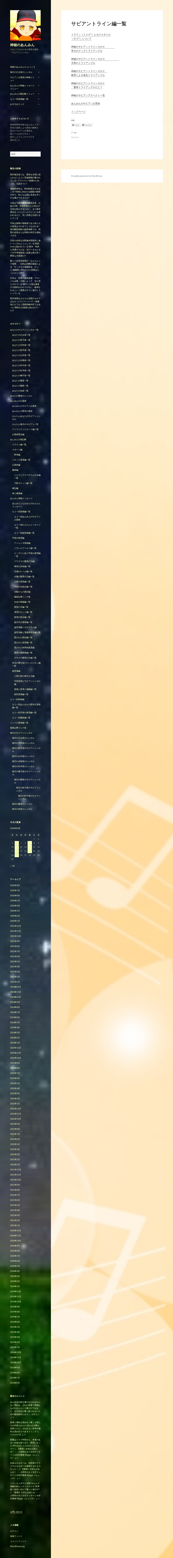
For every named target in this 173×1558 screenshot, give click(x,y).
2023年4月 (15, 1088)
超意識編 (16, 670)
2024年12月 (15, 986)
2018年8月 (15, 1372)
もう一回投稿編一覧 (19, 99)
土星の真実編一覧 (22, 581)
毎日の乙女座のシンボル (21, 72)
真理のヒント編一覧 (23, 612)
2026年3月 (15, 910)
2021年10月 (15, 1179)
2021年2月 (15, 1220)
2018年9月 (15, 1367)
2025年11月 (15, 931)
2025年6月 (15, 956)
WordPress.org (17, 1546)
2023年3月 (15, 1093)
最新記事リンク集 (22, 596)
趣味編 (15, 469)
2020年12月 (15, 1230)
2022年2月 (15, 1159)
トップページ (78, 111)
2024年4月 (15, 1027)
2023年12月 (15, 1047)
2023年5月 (15, 1083)
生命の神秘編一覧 (22, 601)
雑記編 (15, 488)
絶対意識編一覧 (21, 694)
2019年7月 (15, 1316)
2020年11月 (15, 1235)
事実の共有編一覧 (22, 566)
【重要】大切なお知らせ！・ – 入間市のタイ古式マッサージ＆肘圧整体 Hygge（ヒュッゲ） (25, 1495)
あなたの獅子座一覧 (21, 375)
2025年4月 (15, 966)
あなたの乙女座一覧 (21, 334)
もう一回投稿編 (17, 699)
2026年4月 (15, 905)
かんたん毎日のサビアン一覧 (25, 424)
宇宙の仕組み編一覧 (23, 586)
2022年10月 (15, 1118)
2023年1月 (15, 1103)
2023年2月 (15, 1098)
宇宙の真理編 (18, 538)
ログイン (14, 1531)
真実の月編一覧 (21, 607)
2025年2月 (15, 976)
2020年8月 (15, 1250)
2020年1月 (15, 1286)
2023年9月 (15, 1063)
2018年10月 (15, 1362)
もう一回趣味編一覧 (21, 717)
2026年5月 (15, 900)
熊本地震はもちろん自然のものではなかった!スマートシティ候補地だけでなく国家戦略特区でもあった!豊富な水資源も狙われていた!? (25, 304)
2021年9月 (15, 1184)
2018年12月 (15, 1352)
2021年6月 (15, 1200)
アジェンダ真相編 (22, 543)
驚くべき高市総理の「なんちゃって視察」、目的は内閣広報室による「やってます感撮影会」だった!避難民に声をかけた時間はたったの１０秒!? (25, 266)
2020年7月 (15, 1255)
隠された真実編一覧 (23, 642)
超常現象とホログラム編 (25, 627)
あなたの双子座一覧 (21, 340)
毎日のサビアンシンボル (21, 732)
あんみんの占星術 (18, 400)
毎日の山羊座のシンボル (23, 756)
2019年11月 (15, 1296)
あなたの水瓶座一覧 (21, 360)
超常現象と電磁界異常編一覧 (27, 632)
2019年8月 (15, 1311)
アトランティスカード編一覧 (25, 429)
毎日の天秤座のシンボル (23, 743)
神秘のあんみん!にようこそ (22, 66)
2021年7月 (15, 1195)
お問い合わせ (16, 1511)
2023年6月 (15, 1078)
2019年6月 (15, 1321)
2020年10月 (15, 1240)
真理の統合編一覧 (22, 617)
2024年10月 (15, 997)
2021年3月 (15, 1215)
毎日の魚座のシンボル (22, 809)
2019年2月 (15, 1342)
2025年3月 (15, 971)
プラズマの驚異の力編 (24, 561)
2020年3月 (15, 1276)
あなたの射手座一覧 (21, 350)
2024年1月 (15, 1042)
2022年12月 (15, 1108)
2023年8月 (15, 1068)
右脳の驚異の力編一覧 (24, 576)
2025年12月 (15, 926)
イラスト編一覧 (19, 444)
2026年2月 (15, 915)
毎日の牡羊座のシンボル (23, 766)
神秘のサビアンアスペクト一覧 (88, 95)
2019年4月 (15, 1332)
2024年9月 (15, 1002)
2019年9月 (15, 1306)
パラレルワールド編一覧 (25, 548)
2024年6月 (15, 1017)
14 (30, 847)
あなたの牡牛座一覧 (21, 365)
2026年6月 (15, 895)
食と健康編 (17, 493)
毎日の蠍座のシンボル (22, 803)
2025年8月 (15, 946)
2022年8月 (15, 1129)
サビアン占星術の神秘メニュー (22, 79)
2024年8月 (15, 1007)
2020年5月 (15, 1266)
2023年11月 (15, 1052)
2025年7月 (15, 951)
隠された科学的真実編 (24, 647)
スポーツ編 (17, 449)
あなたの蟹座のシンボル (21, 395)
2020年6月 (15, 1261)
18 (17, 851)
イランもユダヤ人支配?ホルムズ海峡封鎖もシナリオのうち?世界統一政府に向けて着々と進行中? (25, 1486)
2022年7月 (15, 1134)
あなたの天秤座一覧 (21, 345)
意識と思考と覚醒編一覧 (25, 689)
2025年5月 (15, 961)
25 (17, 855)
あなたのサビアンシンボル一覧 (24, 329)
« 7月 (12, 866)
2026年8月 (15, 885)
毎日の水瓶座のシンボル (23, 761)
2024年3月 (15, 1032)
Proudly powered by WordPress (86, 176)
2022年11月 (15, 1113)
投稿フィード (16, 1536)
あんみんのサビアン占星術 (24, 406)
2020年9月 (15, 1245)
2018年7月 (15, 1377)
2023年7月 (15, 1073)
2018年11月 (15, 1357)
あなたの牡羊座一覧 (21, 370)
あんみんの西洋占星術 (22, 411)
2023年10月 (15, 1058)
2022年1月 (15, 1164)
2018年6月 (15, 1382)
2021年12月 (15, 1169)
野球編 (17, 454)
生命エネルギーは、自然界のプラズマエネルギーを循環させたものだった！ (25, 1466)
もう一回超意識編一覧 (24, 532)
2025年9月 (15, 941)
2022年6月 (15, 1139)
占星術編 (16, 464)
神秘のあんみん (22, 44)
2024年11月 (15, 992)
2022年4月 (15, 1149)
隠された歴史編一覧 (23, 637)
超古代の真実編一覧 (23, 622)
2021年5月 (15, 1205)
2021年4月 (15, 1210)
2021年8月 (15, 1189)
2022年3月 (15, 1154)
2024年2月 (15, 1037)
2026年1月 (15, 920)
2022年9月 (15, 1124)
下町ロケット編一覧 (23, 483)
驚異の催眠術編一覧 (23, 652)
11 (17, 847)
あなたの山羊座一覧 (21, 355)
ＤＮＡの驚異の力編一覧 (25, 657)
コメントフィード (18, 1541)
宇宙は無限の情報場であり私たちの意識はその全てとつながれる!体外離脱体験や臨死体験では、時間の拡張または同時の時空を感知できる (25, 229)
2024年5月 (15, 1022)
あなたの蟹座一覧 (20, 380)
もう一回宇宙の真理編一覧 (24, 712)
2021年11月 (15, 1174)
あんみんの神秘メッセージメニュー (22, 87)
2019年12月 (15, 1291)
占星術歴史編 (18, 434)
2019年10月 (15, 1301)
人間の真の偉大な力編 (24, 676)
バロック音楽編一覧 (21, 459)
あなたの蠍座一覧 (20, 385)
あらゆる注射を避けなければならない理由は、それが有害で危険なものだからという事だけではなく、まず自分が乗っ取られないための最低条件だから (25, 1408)
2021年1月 (15, 1225)
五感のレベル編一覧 (23, 571)
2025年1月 (15, 981)
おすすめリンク (17, 104)
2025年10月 (15, 936)
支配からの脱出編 (22, 591)
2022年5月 (15, 1144)
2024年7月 (15, 1012)
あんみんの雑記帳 (18, 439)
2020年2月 (15, 1281)
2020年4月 (15, 1271)
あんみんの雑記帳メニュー (22, 93)
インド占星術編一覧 (19, 722)
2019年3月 (15, 1337)
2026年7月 (15, 890)
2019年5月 (15, 1327)
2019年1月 (15, 1347)
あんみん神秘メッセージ (21, 498)
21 (30, 851)
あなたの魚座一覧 (20, 390)
